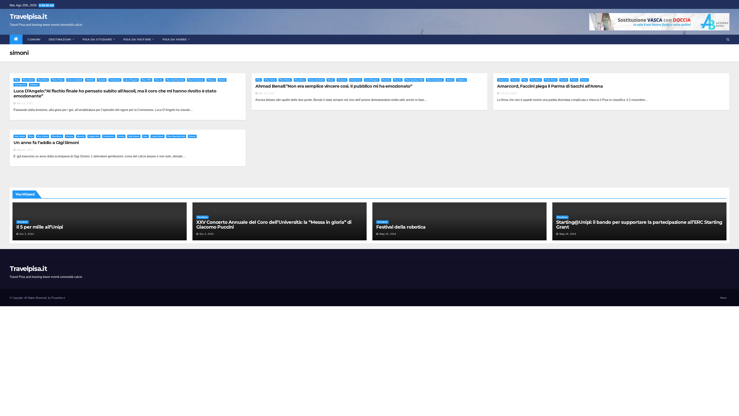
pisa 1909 (146, 80)
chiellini (90, 80)
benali (331, 80)
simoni (222, 80)
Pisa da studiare (98, 39)
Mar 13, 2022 (25, 103)
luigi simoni (157, 136)
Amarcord (502, 80)
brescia (80, 136)
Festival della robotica (400, 227)
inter (145, 136)
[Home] (16, 39)
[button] (727, 39)
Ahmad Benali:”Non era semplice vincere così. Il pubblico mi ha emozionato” (333, 86)
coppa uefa (94, 136)
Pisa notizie (285, 80)
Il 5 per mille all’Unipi (39, 227)
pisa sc (158, 80)
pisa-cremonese (196, 80)
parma (574, 80)
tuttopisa (34, 85)
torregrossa (20, 85)
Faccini (515, 80)
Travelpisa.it (28, 17)
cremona (342, 80)
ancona (69, 136)
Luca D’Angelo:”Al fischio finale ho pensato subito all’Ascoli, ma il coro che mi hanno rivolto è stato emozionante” (114, 93)
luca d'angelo (131, 80)
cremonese (115, 80)
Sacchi (563, 80)
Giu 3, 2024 (27, 234)
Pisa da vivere (174, 39)
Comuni (33, 39)
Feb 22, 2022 (508, 93)
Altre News (20, 136)
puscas (211, 80)
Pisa (17, 80)
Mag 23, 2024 (388, 234)
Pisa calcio (28, 80)
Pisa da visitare (137, 39)
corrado (101, 80)
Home (723, 297)
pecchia (386, 80)
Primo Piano (57, 80)
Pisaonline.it (58, 297)
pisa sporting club (175, 80)
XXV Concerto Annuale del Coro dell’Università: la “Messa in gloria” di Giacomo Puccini (273, 224)
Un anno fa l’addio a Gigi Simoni (46, 142)
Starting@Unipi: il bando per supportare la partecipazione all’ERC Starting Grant (639, 224)
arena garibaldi (74, 80)
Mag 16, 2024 (567, 234)
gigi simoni (133, 136)
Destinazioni (60, 39)
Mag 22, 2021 (25, 149)
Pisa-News (43, 80)
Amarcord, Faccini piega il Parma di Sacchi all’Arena (550, 86)
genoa (121, 136)
